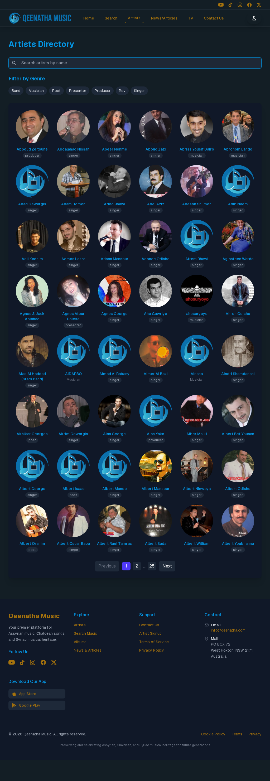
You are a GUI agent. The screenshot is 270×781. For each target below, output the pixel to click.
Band (16, 91)
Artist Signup (150, 633)
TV (190, 18)
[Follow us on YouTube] (221, 4)
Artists (134, 18)
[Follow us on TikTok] (230, 4)
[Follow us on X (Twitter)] (259, 4)
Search (111, 18)
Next (167, 566)
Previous (107, 566)
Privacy (255, 734)
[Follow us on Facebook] (249, 4)
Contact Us (214, 18)
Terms (237, 734)
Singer (139, 91)
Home (88, 18)
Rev (122, 91)
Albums (80, 642)
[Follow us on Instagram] (240, 4)
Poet (56, 91)
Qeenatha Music (34, 615)
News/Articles (164, 18)
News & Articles (88, 650)
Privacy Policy (151, 650)
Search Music (85, 633)
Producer (102, 91)
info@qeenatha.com (228, 630)
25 (152, 566)
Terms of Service (154, 642)
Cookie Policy (213, 734)
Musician (36, 91)
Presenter (77, 91)
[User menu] (254, 18)
